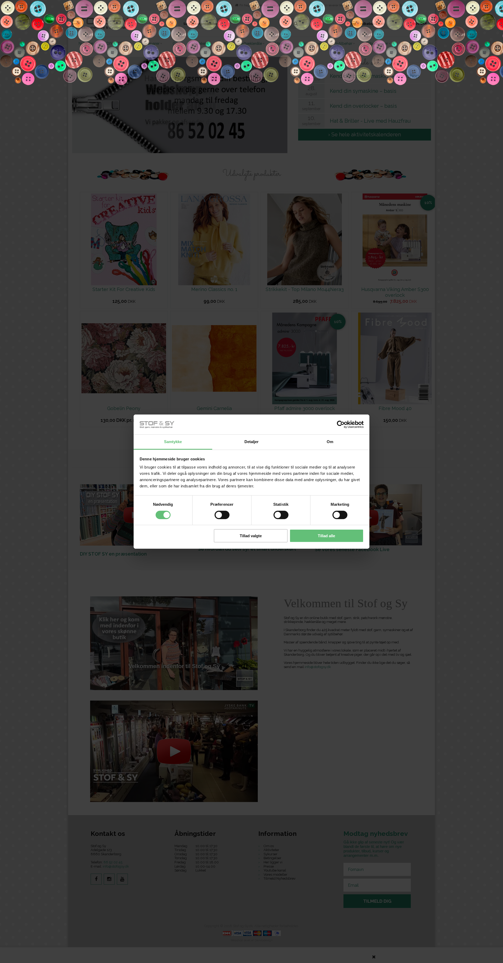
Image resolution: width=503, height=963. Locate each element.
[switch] (222, 515)
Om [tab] (330, 441)
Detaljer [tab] (251, 441)
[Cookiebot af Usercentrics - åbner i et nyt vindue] (341, 424)
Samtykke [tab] (173, 441)
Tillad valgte (251, 536)
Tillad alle (326, 536)
